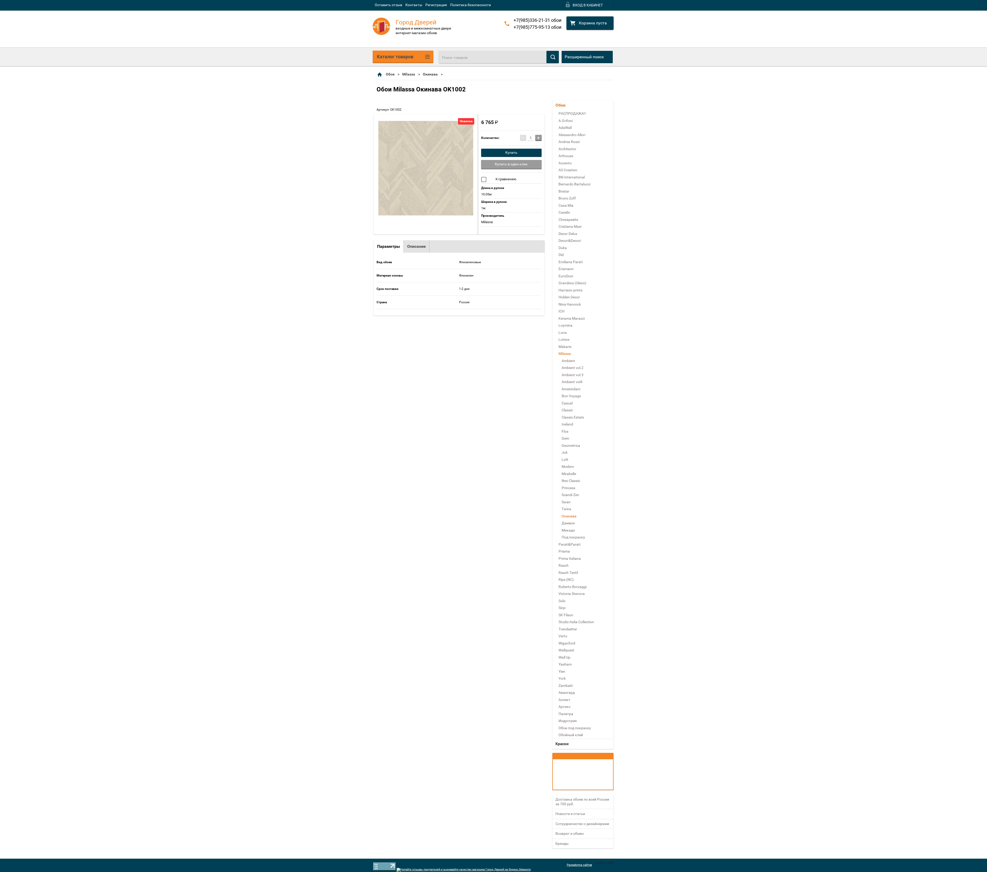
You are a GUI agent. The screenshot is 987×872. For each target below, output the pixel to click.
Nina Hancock (570, 304)
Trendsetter (568, 629)
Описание (416, 246)
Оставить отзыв (388, 5)
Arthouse (566, 156)
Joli (564, 452)
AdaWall (565, 128)
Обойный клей (571, 735)
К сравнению (505, 179)
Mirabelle (569, 474)
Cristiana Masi (570, 226)
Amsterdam (571, 389)
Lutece (564, 339)
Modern (568, 467)
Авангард (567, 692)
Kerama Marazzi (572, 318)
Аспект (564, 700)
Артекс (564, 707)
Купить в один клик (511, 164)
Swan (566, 502)
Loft (565, 460)
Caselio (564, 212)
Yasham (565, 664)
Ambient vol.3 (572, 375)
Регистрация (436, 5)
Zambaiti (566, 686)
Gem (565, 438)
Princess (568, 488)
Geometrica (571, 445)
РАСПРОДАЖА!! (572, 113)
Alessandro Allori (572, 135)
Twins (566, 509)
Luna (563, 332)
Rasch (564, 565)
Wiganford (567, 643)
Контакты (413, 5)
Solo (562, 601)
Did (561, 255)
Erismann (566, 269)
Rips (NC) (566, 579)
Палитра (566, 714)
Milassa (408, 74)
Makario (565, 347)
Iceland (567, 424)
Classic (567, 410)
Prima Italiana (570, 558)
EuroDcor (566, 276)
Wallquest (566, 650)
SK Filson (566, 615)
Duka (563, 248)
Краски (562, 744)
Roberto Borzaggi (573, 587)
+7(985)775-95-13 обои (537, 27)
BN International (572, 177)
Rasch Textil (568, 573)
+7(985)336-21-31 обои (537, 20)
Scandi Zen (570, 495)
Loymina (565, 325)
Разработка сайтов (579, 865)
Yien (562, 671)
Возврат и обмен (569, 833)
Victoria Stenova (572, 594)
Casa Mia (566, 205)
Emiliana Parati (571, 262)
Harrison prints (570, 290)
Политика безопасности (470, 5)
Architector (567, 149)
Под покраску (573, 537)
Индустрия (568, 721)
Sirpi (562, 608)
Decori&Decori (570, 241)
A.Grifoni (566, 121)
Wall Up (564, 657)
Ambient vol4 (572, 382)
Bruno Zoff (567, 198)
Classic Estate (573, 417)
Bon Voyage (571, 396)
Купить (511, 152)
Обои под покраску (575, 728)
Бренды (562, 843)
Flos (565, 431)
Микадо (568, 530)
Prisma (564, 551)
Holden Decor (569, 297)
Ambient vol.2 (572, 368)
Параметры (388, 246)
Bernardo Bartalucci (574, 184)
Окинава (430, 74)
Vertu (563, 636)
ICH (561, 311)
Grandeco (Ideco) (572, 283)
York (562, 678)
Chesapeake (568, 219)
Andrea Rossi (569, 142)
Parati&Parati (569, 544)
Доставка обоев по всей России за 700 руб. (582, 801)
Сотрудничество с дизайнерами (582, 824)
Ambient (568, 361)
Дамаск (568, 523)
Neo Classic (571, 481)
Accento (565, 163)
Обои (390, 74)
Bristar (564, 191)
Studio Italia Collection (576, 622)
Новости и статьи (570, 814)
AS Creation (568, 170)
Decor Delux (568, 234)
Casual (567, 403)
